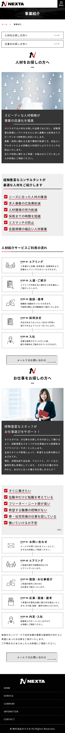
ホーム (4, 24)
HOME (7, 687)
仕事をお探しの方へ (16, 44)
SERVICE (9, 695)
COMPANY (9, 703)
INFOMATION (11, 711)
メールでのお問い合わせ (31, 360)
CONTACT (9, 719)
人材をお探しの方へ (16, 35)
